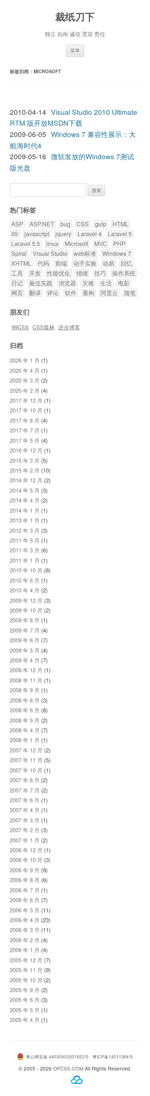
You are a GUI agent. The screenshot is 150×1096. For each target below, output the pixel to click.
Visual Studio (50, 254)
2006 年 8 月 (25, 880)
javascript (36, 234)
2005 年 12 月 (26, 960)
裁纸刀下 (75, 16)
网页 (17, 293)
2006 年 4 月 (25, 920)
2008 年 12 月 (26, 670)
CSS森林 (43, 327)
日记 (17, 283)
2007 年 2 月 (25, 830)
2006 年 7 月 (25, 890)
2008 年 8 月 (25, 700)
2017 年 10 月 (26, 410)
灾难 (88, 283)
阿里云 (109, 293)
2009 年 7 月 (25, 630)
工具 (17, 273)
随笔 (130, 293)
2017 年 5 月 (25, 440)
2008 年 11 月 (26, 680)
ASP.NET (41, 224)
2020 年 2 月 (25, 390)
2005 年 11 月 (26, 970)
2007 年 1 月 (25, 840)
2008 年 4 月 (25, 730)
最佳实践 (40, 283)
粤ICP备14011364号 (112, 1056)
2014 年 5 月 (25, 490)
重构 (88, 293)
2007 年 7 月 (25, 790)
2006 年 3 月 (25, 929)
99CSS (20, 327)
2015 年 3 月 (25, 460)
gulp (100, 224)
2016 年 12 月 (26, 450)
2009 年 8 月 (25, 620)
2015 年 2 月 (25, 470)
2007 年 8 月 (25, 780)
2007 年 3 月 (25, 820)
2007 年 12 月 (26, 750)
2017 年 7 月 (25, 430)
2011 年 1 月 (25, 560)
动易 (108, 263)
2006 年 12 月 (26, 850)
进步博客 (69, 327)
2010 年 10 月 (26, 570)
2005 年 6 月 (25, 999)
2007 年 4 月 (25, 810)
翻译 (35, 293)
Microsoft (76, 244)
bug (65, 224)
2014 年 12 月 (26, 480)
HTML (120, 224)
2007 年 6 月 (25, 800)
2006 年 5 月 (25, 910)
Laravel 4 (90, 234)
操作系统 (123, 273)
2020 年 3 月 (25, 380)
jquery (63, 234)
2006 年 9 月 (25, 870)
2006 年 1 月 (25, 950)
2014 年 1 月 (25, 510)
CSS (82, 224)
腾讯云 (77, 1080)
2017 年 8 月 (25, 420)
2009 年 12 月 (26, 600)
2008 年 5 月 (25, 720)
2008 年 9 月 (25, 690)
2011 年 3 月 (25, 550)
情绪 (82, 273)
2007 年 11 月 (26, 760)
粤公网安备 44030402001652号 (57, 1056)
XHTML (21, 263)
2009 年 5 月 (25, 650)
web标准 (85, 254)
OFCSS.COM (68, 1068)
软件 (70, 293)
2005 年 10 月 (26, 980)
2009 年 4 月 (25, 660)
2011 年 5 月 (25, 540)
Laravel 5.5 (25, 244)
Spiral (19, 254)
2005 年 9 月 (25, 990)
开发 (35, 273)
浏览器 (67, 283)
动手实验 (84, 263)
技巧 (100, 273)
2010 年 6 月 (25, 580)
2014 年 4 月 (25, 500)
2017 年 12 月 (26, 400)
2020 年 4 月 (25, 370)
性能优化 (58, 273)
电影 (124, 283)
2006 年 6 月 (25, 900)
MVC (100, 244)
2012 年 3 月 (25, 530)
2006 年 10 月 (26, 860)
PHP (119, 244)
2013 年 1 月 (25, 520)
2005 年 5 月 (25, 1010)
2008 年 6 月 (25, 710)
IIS (14, 234)
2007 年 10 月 (26, 770)
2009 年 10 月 (26, 610)
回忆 (126, 263)
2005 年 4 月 (25, 1019)
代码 (43, 263)
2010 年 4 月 (25, 590)
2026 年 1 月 (25, 360)
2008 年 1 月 (25, 740)
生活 (106, 283)
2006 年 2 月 (25, 940)
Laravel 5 (120, 234)
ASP (17, 224)
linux (52, 244)
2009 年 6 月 (25, 640)
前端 (61, 263)
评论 (53, 293)
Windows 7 (116, 254)
